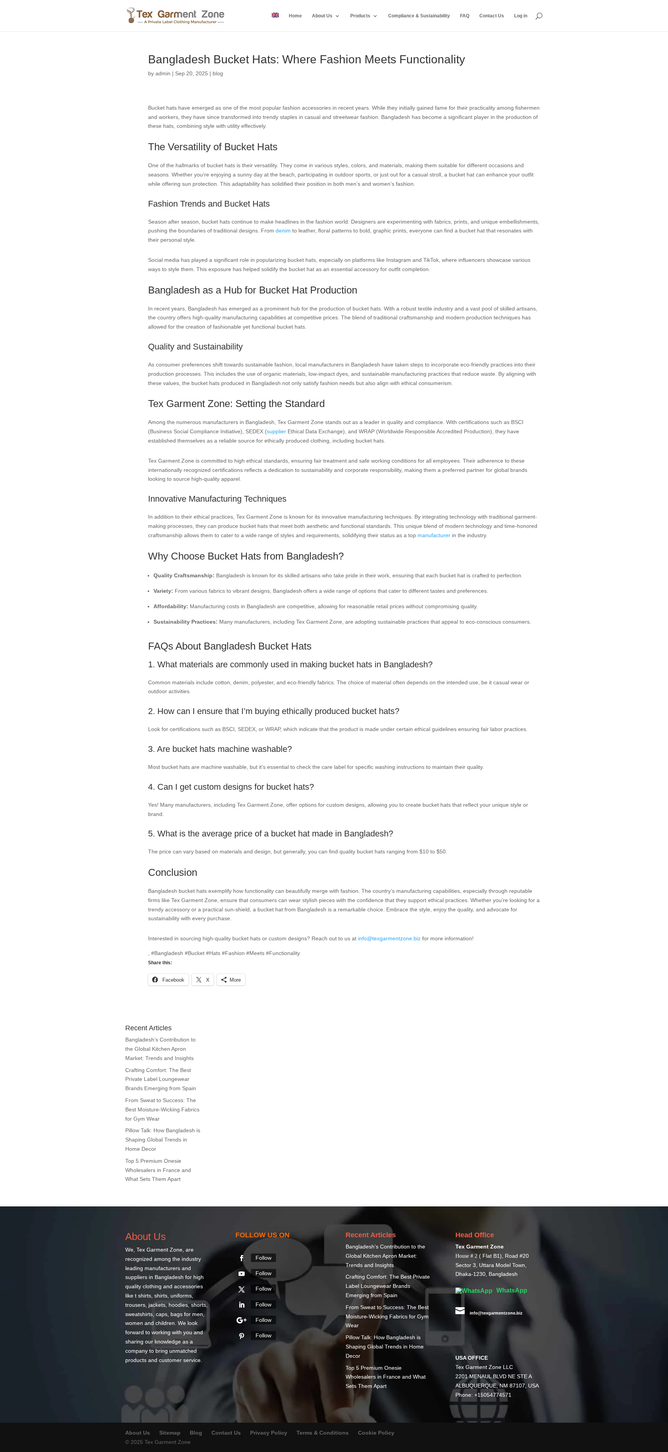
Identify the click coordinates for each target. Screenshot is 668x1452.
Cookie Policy (376, 1433)
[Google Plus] (241, 1320)
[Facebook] (241, 1258)
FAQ (464, 16)
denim (283, 230)
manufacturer (434, 535)
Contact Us (491, 16)
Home (295, 16)
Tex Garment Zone (159, 1250)
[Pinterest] (241, 1336)
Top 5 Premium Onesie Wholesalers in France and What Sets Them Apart (158, 1170)
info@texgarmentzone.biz (389, 938)
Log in (520, 16)
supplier (276, 431)
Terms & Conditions (323, 1433)
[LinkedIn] (241, 1305)
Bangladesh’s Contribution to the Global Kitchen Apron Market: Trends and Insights (160, 1048)
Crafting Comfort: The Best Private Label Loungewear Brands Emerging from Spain (160, 1079)
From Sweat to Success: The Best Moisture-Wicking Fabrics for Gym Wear (162, 1109)
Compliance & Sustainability (419, 16)
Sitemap (170, 1433)
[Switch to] (275, 22)
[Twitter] (241, 1289)
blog (218, 73)
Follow (263, 1258)
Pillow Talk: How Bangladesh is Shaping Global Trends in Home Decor (162, 1139)
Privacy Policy (268, 1433)
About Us (322, 16)
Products (360, 16)
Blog (197, 1433)
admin (162, 73)
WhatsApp (511, 1290)
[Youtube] (241, 1273)
